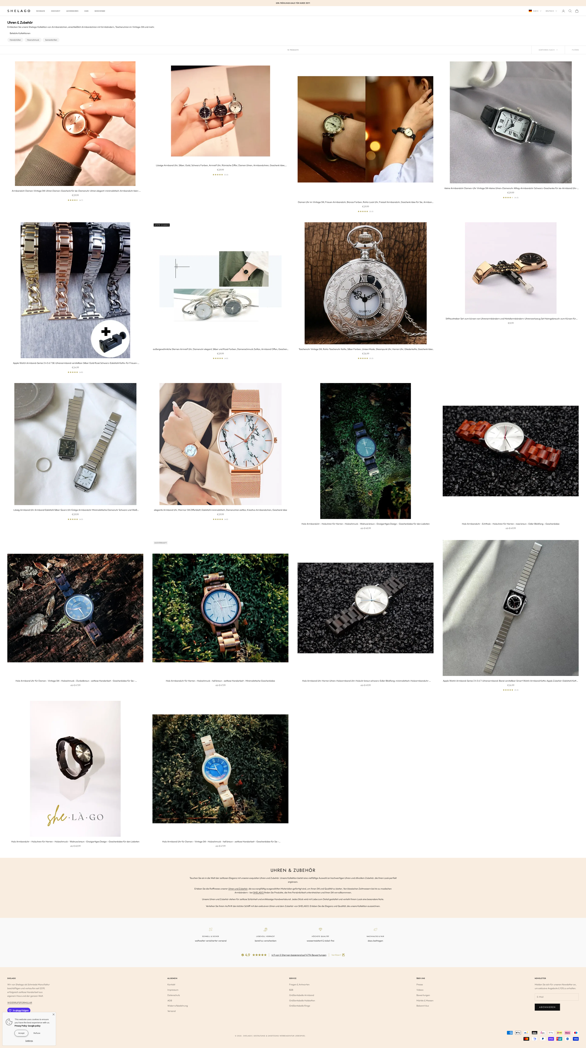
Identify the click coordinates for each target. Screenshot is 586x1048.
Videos (419, 989)
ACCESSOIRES (72, 11)
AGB (169, 1000)
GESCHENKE (100, 11)
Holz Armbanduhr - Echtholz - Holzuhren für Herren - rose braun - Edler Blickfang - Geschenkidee (510, 523)
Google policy (34, 1025)
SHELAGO (258, 892)
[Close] (53, 1014)
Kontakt (171, 984)
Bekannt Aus (422, 1005)
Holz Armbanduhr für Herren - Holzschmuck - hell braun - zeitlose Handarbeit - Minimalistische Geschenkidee (220, 680)
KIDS (87, 11)
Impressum (172, 989)
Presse (419, 984)
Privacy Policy (21, 1025)
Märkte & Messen (424, 1000)
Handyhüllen (15, 40)
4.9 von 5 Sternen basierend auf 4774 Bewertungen (298, 954)
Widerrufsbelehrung (177, 1005)
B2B (291, 989)
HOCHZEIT (55, 11)
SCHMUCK (40, 11)
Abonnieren (547, 1007)
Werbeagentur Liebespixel (292, 1036)
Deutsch (550, 11)
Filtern (575, 50)
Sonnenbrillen (51, 40)
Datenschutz (173, 995)
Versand (171, 1011)
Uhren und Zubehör (238, 888)
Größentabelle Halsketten (302, 1000)
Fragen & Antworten (299, 984)
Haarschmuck (33, 40)
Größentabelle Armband (301, 995)
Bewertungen (423, 995)
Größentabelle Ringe (299, 1005)
